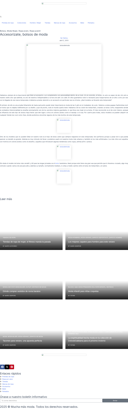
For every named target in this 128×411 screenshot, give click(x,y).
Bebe (82, 23)
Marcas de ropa (59, 23)
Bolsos (3, 31)
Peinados (91, 23)
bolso (57, 163)
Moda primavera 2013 (86, 287)
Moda (5, 336)
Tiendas (47, 23)
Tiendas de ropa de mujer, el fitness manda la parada (27, 242)
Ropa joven (23, 31)
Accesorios (73, 23)
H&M (76, 287)
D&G (69, 332)
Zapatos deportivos (100, 237)
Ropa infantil (100, 287)
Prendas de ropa (8, 23)
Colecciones (21, 23)
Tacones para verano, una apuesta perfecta (22, 341)
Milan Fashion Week (79, 332)
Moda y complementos (107, 332)
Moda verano (86, 237)
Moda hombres (74, 237)
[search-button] (0, 16)
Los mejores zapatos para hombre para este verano (91, 242)
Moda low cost (9, 287)
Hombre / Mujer (35, 23)
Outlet (28, 287)
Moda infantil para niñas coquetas (83, 291)
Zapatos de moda (36, 336)
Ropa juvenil (35, 31)
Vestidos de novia (39, 287)
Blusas (71, 287)
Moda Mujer (12, 31)
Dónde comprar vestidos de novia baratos (21, 291)
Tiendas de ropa (9, 237)
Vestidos (109, 287)
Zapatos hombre (115, 237)
